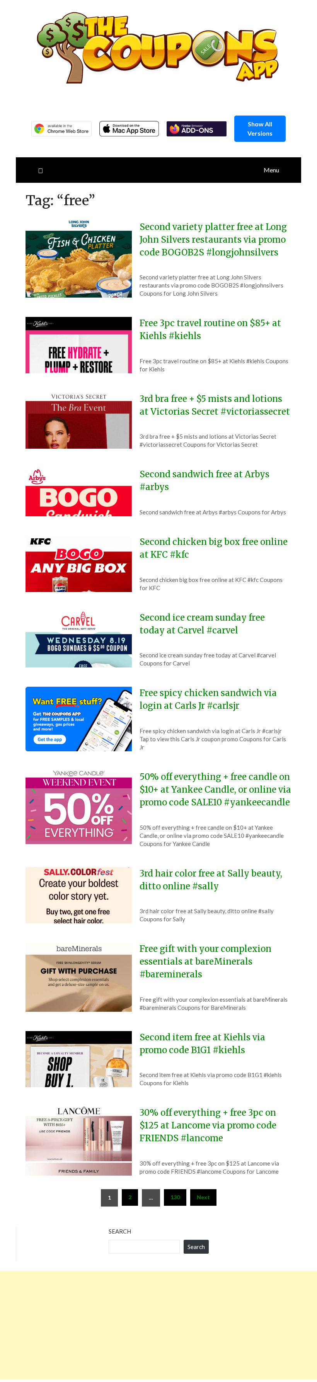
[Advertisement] (158, 1325)
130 (175, 1197)
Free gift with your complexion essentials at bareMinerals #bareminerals (205, 961)
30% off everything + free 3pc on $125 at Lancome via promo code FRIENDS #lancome (208, 1125)
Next (203, 1197)
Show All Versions (260, 128)
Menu (271, 170)
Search (120, 1231)
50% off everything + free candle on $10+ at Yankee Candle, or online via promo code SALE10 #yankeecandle (215, 789)
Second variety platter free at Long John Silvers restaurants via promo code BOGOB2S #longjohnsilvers (213, 239)
